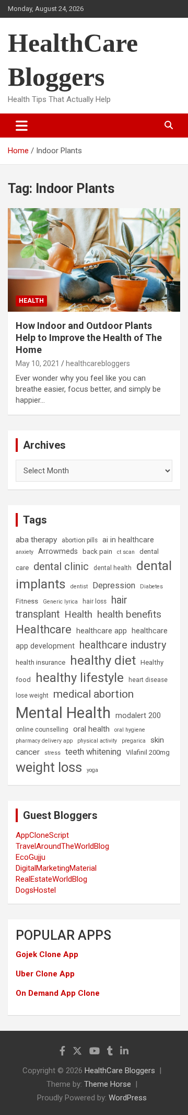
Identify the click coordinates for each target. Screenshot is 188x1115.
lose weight (32, 695)
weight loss (49, 767)
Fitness (27, 601)
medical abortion (93, 694)
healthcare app (101, 631)
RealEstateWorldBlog (51, 879)
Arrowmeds (58, 551)
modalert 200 (138, 715)
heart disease (148, 680)
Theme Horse (107, 1084)
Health (31, 300)
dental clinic (61, 566)
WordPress (128, 1097)
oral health (91, 729)
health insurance (40, 662)
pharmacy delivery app (44, 740)
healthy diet (103, 660)
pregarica (134, 740)
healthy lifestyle (80, 677)
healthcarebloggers (98, 363)
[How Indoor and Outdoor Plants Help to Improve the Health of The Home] (94, 260)
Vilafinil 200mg (148, 752)
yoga (92, 770)
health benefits (129, 614)
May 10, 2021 (38, 363)
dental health (112, 568)
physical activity (97, 740)
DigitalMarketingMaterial (56, 868)
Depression (113, 585)
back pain (97, 551)
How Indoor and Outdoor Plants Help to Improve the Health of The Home (89, 338)
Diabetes (151, 586)
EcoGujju (30, 857)
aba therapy (36, 539)
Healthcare (44, 629)
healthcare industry (123, 645)
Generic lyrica (60, 601)
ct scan (126, 552)
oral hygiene (129, 729)
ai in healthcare (128, 540)
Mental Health (63, 713)
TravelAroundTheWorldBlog (62, 846)
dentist (79, 586)
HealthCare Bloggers (120, 1070)
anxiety (24, 552)
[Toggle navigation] (22, 125)
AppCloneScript (42, 835)
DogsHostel (36, 890)
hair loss (95, 601)
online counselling (42, 729)
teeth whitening (93, 752)
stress (52, 752)
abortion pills (80, 540)
